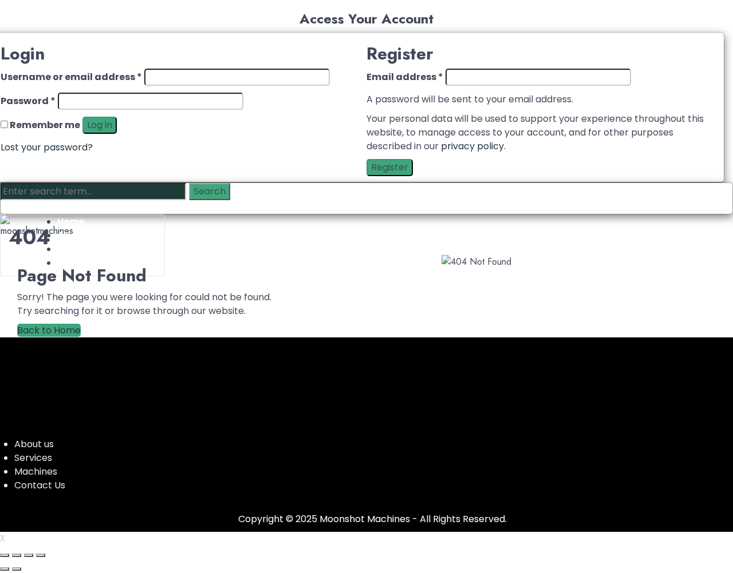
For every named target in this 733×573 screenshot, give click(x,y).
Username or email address (71, 76)
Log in (99, 125)
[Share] (28, 555)
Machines (35, 471)
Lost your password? (47, 147)
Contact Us (39, 485)
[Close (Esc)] (40, 555)
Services (33, 457)
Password (28, 101)
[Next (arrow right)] (16, 569)
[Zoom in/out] (4, 555)
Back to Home (49, 330)
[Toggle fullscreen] (16, 555)
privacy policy (472, 146)
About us (34, 444)
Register (389, 167)
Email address (404, 76)
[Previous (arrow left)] (4, 569)
